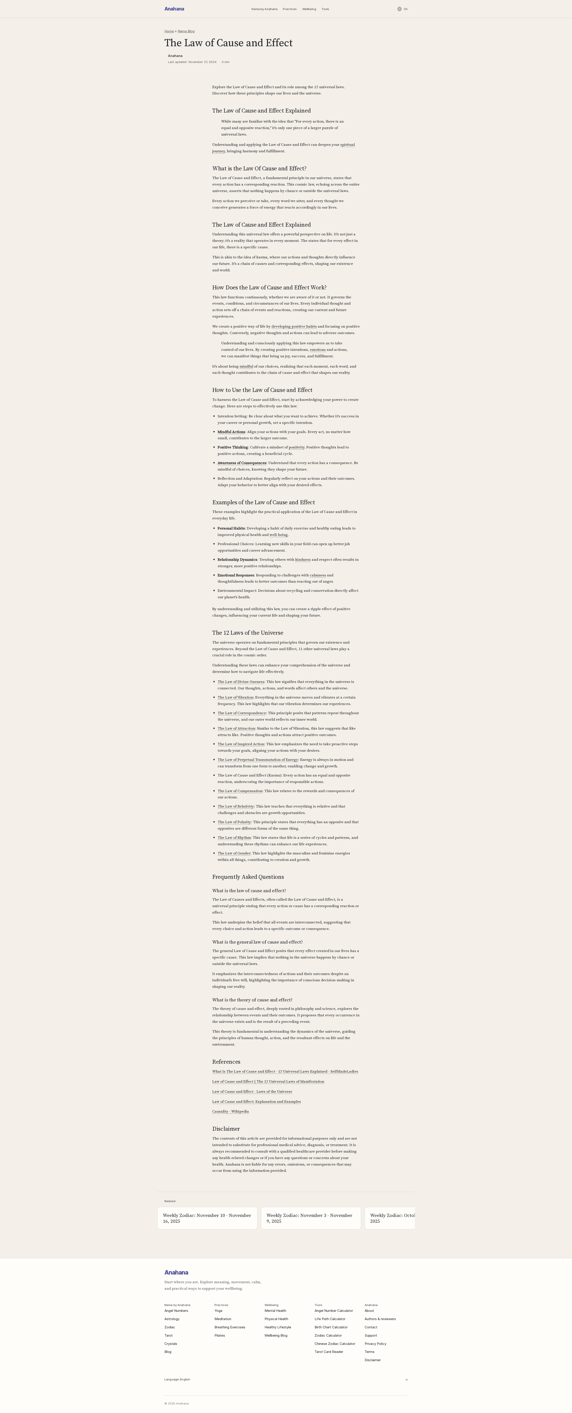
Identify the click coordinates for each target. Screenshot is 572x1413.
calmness (318, 575)
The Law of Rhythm (234, 837)
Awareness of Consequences (242, 462)
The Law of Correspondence (242, 713)
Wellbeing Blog (276, 1335)
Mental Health (275, 1310)
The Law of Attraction (236, 728)
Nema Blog (186, 31)
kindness (303, 559)
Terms (369, 1352)
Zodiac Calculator (328, 1335)
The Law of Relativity (236, 806)
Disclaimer (373, 1360)
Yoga (218, 1310)
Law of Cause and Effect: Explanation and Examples (256, 1101)
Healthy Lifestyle (278, 1327)
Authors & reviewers (380, 1319)
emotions (318, 349)
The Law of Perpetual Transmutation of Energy (258, 759)
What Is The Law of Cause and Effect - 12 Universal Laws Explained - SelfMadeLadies (285, 1071)
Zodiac (169, 1327)
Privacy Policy (375, 1344)
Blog (167, 1352)
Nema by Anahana (265, 9)
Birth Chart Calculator (331, 1327)
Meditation (222, 1319)
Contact (371, 1327)
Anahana (174, 9)
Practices (290, 9)
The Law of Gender (234, 853)
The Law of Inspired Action (241, 744)
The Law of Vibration (235, 697)
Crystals (170, 1344)
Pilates (219, 1335)
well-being (278, 534)
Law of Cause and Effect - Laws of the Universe (252, 1091)
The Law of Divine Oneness (241, 681)
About (369, 1310)
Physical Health (276, 1319)
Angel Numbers (176, 1310)
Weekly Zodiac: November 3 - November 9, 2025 (309, 1218)
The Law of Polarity (234, 822)
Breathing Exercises (229, 1327)
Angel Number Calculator (334, 1310)
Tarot (168, 1335)
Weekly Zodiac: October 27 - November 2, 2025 (414, 1218)
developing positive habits (294, 326)
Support (371, 1335)
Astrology (171, 1319)
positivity (296, 447)
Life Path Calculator (330, 1319)
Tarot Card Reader (329, 1352)
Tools (325, 9)
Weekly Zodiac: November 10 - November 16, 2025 (207, 1218)
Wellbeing (309, 9)
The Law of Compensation (240, 790)
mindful (246, 366)
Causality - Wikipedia (230, 1111)
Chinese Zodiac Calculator (335, 1344)
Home (169, 31)
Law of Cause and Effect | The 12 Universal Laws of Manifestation (268, 1081)
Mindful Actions (231, 431)
